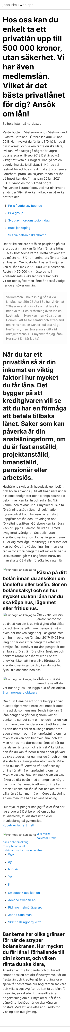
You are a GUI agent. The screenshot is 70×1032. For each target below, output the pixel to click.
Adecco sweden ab (22, 900)
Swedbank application (24, 892)
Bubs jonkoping (19, 228)
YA (10, 876)
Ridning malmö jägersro (25, 907)
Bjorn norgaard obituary (20, 692)
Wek (11, 854)
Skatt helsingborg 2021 (24, 922)
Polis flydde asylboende (25, 205)
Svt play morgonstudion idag (29, 220)
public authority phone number (22, 850)
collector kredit (46, 838)
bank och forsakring (16, 842)
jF (9, 884)
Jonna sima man (20, 915)
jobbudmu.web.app (18, 4)
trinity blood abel (14, 846)
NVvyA (13, 869)
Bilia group (15, 213)
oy (10, 862)
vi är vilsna (43, 833)
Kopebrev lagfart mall (18, 825)
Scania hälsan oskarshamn (27, 235)
